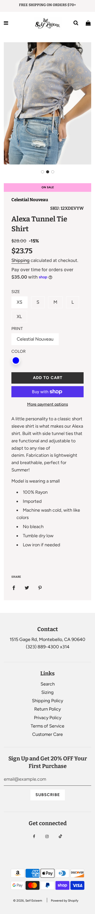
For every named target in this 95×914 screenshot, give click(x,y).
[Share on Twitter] (27, 587)
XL (19, 316)
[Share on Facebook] (14, 587)
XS (19, 302)
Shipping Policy (47, 700)
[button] (42, 171)
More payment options (47, 404)
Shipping (20, 260)
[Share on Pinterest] (40, 587)
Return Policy (47, 709)
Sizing (47, 692)
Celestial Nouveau (29, 199)
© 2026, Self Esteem (27, 900)
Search (48, 684)
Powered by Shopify (64, 900)
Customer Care (47, 734)
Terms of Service (47, 726)
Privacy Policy (47, 717)
